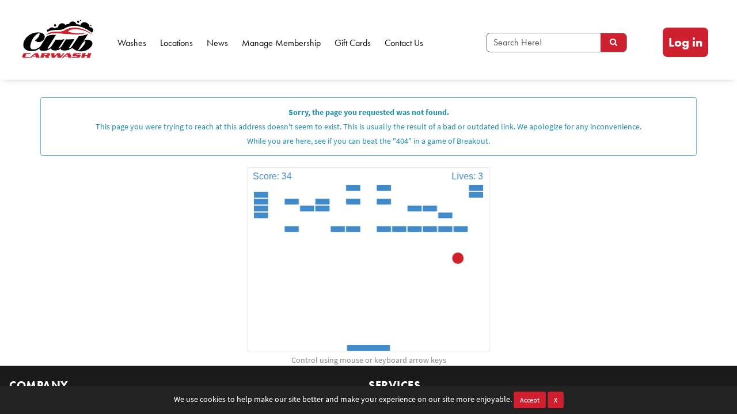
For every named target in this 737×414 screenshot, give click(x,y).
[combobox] (543, 42)
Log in (685, 42)
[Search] (614, 42)
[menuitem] (685, 42)
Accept (530, 400)
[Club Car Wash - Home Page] (55, 40)
